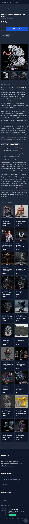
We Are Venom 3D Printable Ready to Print (21, 412)
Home (2, 8)
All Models (7, 8)
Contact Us (4, 500)
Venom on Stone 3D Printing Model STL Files (7, 412)
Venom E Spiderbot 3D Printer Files (20, 246)
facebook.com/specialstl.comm (11, 479)
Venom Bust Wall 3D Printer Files (7, 317)
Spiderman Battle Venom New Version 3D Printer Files (7, 222)
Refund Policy (5, 508)
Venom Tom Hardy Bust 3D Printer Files (7, 365)
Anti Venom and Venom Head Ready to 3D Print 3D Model (7, 246)
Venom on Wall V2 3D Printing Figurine (7, 436)
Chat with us (12, 515)
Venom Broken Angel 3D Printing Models (21, 436)
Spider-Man (16, 8)
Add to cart (16, 28)
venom (8, 35)
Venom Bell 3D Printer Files (6, 293)
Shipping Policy (5, 505)
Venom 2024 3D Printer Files (20, 270)
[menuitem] (5, 76)
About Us (4, 498)
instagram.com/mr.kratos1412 (11, 482)
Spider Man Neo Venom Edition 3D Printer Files (21, 365)
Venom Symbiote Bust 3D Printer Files (21, 317)
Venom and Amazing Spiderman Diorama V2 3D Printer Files (6, 389)
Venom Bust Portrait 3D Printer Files (20, 293)
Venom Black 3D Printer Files (7, 270)
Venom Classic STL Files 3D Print (20, 389)
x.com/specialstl (6, 484)
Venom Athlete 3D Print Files (21, 222)
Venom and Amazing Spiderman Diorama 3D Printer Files (6, 341)
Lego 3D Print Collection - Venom (20, 341)
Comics (11, 8)
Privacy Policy (5, 503)
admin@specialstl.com (7, 466)
